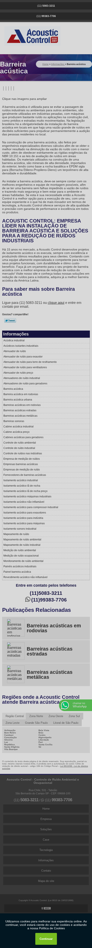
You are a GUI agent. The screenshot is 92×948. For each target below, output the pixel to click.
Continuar (46, 938)
